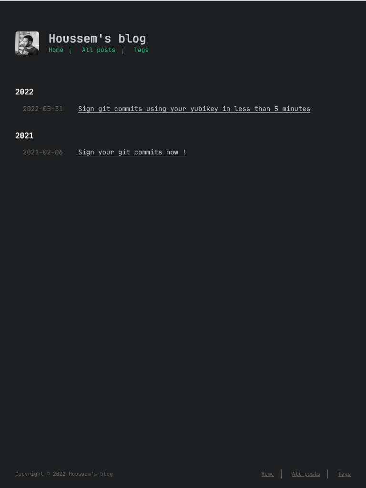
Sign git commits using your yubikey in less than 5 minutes (194, 108)
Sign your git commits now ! (132, 152)
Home (56, 50)
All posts (98, 50)
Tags (141, 50)
